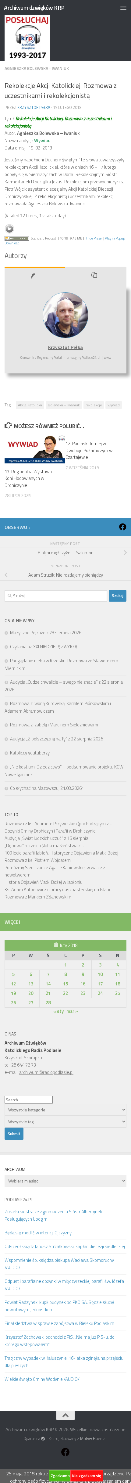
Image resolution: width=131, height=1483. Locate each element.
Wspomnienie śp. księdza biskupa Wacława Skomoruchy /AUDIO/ (59, 1264)
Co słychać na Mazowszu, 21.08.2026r (46, 788)
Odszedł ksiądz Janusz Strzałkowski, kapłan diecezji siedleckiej (65, 1246)
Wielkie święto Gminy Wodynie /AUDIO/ (42, 1379)
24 (100, 993)
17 (100, 983)
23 (82, 993)
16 (82, 983)
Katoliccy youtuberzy (30, 752)
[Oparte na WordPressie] (43, 1439)
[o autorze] (35, 276)
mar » (72, 1011)
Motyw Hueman (94, 1438)
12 (13, 983)
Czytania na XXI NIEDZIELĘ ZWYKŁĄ (43, 646)
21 (48, 993)
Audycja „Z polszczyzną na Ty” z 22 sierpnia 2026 (56, 738)
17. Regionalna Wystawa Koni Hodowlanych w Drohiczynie (28, 478)
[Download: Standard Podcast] (17, 238)
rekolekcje (94, 405)
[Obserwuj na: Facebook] (122, 527)
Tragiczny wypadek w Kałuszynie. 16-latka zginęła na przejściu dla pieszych (64, 1362)
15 (65, 983)
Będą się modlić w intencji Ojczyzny (38, 1232)
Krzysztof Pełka (33, 107)
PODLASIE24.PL (19, 1199)
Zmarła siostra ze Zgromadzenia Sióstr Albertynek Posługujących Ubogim (53, 1215)
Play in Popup (115, 238)
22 (65, 993)
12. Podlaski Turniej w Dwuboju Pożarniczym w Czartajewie (89, 450)
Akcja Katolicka (30, 405)
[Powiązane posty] (96, 276)
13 (30, 983)
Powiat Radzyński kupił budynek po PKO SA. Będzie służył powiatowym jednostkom (59, 1306)
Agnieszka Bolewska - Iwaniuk (37, 68)
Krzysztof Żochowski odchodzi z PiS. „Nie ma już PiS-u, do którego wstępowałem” (60, 1341)
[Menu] (123, 7)
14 (48, 983)
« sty (58, 1011)
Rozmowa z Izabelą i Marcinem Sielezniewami (54, 724)
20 (30, 993)
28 (48, 1002)
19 (13, 993)
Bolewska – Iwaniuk (64, 405)
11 (117, 974)
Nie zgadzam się (86, 1476)
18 (117, 983)
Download (12, 243)
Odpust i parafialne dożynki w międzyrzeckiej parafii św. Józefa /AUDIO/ (64, 1285)
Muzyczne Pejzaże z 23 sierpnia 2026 (45, 632)
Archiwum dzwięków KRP (34, 7)
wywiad (114, 405)
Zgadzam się (62, 1476)
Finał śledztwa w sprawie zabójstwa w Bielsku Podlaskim (59, 1323)
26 (13, 1002)
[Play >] (9, 229)
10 (100, 974)
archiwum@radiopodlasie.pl (46, 1072)
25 (117, 993)
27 (30, 1002)
